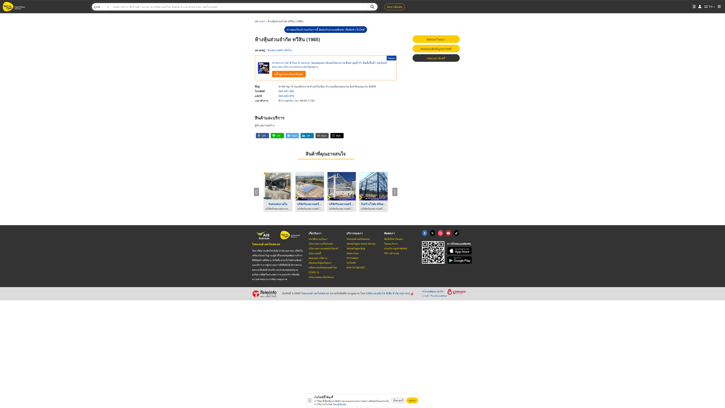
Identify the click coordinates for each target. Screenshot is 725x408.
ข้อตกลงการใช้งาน (318, 258)
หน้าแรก (260, 21)
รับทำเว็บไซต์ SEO (355, 267)
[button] (262, 135)
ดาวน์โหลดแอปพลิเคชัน (459, 243)
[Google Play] (460, 260)
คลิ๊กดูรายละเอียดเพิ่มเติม (289, 74)
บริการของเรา (354, 233)
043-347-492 (286, 91)
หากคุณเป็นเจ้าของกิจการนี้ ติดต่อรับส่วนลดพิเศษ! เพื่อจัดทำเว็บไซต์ (326, 29)
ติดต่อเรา (389, 233)
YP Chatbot (352, 258)
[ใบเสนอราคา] (694, 6)
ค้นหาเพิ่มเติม (394, 7)
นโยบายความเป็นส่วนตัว (321, 243)
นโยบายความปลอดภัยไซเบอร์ (323, 248)
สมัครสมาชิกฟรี (436, 58)
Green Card (352, 253)
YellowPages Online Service (361, 243)
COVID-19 (314, 272)
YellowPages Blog (355, 248)
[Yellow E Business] (424, 233)
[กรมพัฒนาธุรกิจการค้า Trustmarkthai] (434, 292)
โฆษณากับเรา (391, 243)
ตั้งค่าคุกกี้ (398, 400)
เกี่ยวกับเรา (315, 233)
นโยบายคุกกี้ (315, 253)
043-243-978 (286, 96)
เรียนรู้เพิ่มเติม (339, 404)
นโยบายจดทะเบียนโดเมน (321, 277)
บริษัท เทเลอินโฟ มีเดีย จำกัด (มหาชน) (388, 293)
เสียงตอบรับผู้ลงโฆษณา (320, 262)
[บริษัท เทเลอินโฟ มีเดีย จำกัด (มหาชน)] (265, 293)
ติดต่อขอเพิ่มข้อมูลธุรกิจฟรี (436, 49)
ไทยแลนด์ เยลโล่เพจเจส (266, 244)
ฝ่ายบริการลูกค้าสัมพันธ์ (395, 248)
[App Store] (460, 250)
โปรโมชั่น (351, 262)
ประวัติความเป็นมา (318, 238)
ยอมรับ (412, 400)
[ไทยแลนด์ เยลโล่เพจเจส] (432, 233)
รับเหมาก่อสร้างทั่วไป (279, 50)
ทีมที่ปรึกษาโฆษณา (393, 238)
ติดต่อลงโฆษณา (436, 39)
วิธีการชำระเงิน (391, 253)
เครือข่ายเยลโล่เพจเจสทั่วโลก (323, 267)
